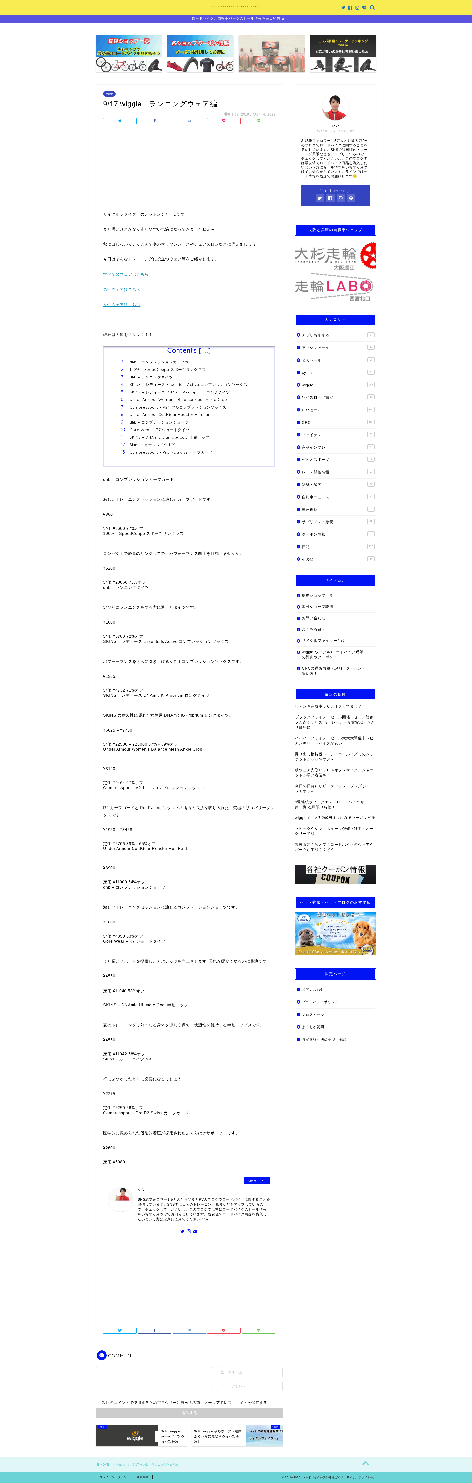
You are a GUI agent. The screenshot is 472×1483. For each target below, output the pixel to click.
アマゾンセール (337, 348)
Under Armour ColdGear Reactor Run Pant (171, 414)
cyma (337, 372)
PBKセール (337, 410)
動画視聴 (337, 509)
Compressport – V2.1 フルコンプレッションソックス (178, 407)
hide (205, 351)
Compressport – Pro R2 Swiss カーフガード (171, 452)
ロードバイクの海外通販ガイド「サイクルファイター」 (236, 6)
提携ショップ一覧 (317, 595)
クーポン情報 (337, 534)
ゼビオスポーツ (337, 459)
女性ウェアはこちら (121, 305)
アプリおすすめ (337, 335)
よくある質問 (313, 629)
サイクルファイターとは (323, 640)
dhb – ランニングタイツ (151, 377)
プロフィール (313, 1014)
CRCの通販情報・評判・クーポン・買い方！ (334, 671)
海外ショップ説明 (317, 607)
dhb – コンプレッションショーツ (159, 422)
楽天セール (337, 360)
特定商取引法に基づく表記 (324, 1039)
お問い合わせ (313, 618)
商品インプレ (337, 447)
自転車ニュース (337, 497)
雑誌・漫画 (337, 485)
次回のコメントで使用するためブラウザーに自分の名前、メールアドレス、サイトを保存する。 (186, 1402)
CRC (337, 422)
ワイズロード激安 (337, 397)
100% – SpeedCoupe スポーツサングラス (168, 369)
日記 (337, 547)
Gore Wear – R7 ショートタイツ (160, 429)
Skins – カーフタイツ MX (152, 444)
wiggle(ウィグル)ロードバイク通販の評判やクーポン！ (333, 654)
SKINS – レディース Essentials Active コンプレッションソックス (189, 384)
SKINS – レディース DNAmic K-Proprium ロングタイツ (180, 392)
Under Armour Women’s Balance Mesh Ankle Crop (178, 399)
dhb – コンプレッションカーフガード (163, 362)
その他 (337, 559)
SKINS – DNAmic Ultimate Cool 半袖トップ (169, 437)
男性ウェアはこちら (121, 290)
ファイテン (337, 435)
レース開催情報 (337, 472)
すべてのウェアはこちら (126, 274)
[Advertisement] (189, 169)
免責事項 (143, 1477)
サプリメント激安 (337, 522)
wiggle (109, 93)
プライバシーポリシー (320, 1002)
